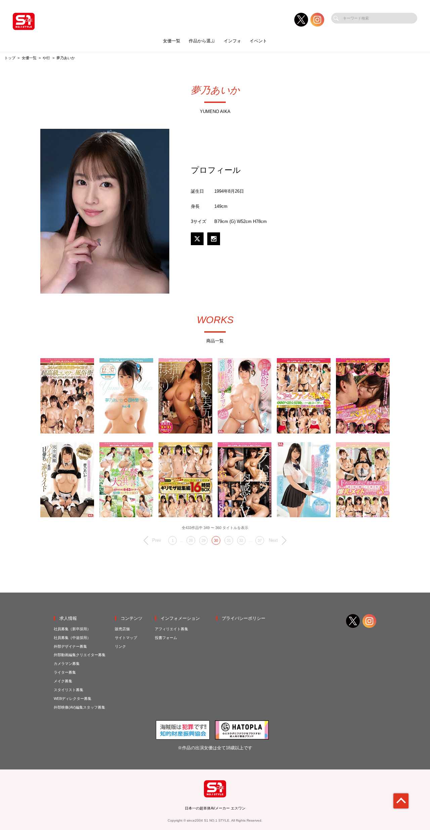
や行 (46, 58)
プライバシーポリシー (243, 618)
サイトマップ (126, 638)
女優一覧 (171, 40)
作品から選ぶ (202, 40)
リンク (120, 646)
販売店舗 (122, 629)
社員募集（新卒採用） (72, 629)
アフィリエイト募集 (171, 629)
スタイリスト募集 (68, 690)
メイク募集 (63, 681)
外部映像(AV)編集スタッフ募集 (79, 707)
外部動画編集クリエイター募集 (79, 655)
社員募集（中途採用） (72, 638)
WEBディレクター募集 (72, 698)
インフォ (232, 40)
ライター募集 (65, 672)
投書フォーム (166, 638)
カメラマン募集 (67, 664)
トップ (9, 58)
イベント (258, 40)
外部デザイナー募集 (70, 646)
